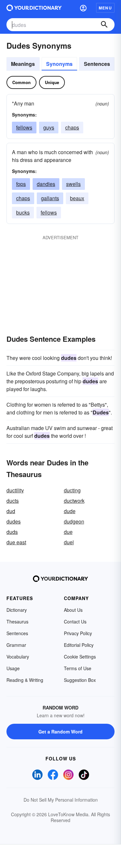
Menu (105, 8)
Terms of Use (77, 668)
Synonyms (59, 64)
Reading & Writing (24, 680)
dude (70, 511)
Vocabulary (17, 656)
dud (10, 511)
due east (16, 542)
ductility (15, 490)
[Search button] (104, 25)
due (68, 532)
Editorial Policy (79, 645)
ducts (12, 500)
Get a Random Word (60, 731)
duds (12, 532)
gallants (50, 198)
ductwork (74, 500)
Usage (13, 668)
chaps (72, 127)
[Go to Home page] (34, 8)
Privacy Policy (78, 633)
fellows (24, 127)
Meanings (23, 64)
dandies (46, 184)
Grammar (16, 645)
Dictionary (16, 610)
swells (73, 184)
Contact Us (75, 621)
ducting (72, 490)
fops (21, 184)
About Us (73, 610)
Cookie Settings (80, 656)
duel (69, 542)
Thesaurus (17, 621)
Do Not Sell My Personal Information (61, 799)
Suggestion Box (80, 680)
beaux (77, 198)
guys (48, 127)
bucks (23, 212)
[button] (83, 8)
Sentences (97, 64)
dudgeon (74, 521)
